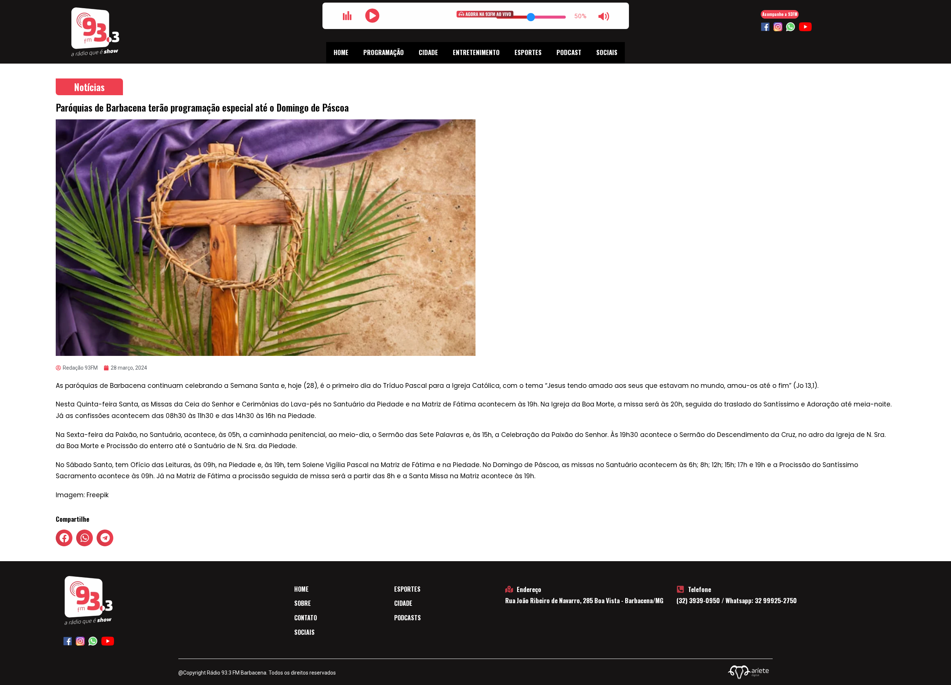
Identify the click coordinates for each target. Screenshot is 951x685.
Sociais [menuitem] (606, 52)
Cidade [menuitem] (428, 52)
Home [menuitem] (341, 52)
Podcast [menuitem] (568, 52)
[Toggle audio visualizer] (347, 15)
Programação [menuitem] (383, 52)
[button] (64, 538)
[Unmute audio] (604, 16)
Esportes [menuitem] (528, 52)
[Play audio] (372, 15)
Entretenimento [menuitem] (476, 52)
